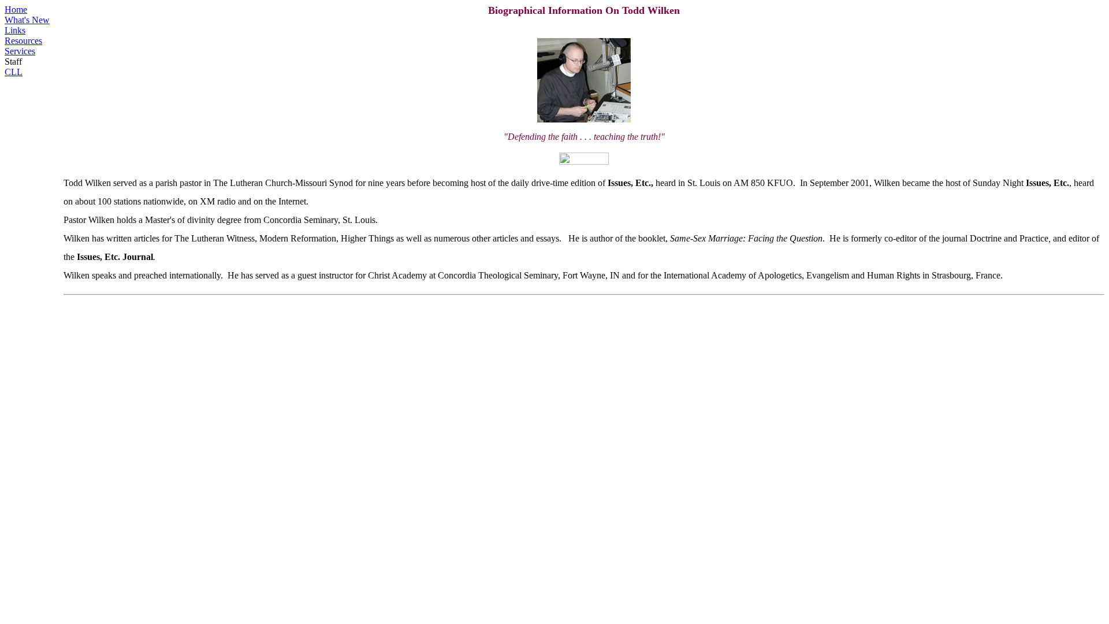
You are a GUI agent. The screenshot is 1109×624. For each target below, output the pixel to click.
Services (20, 51)
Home (16, 9)
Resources (23, 41)
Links (15, 30)
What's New (27, 20)
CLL (14, 72)
